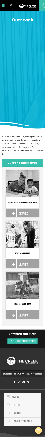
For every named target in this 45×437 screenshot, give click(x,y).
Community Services (21, 421)
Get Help (15, 405)
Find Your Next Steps (26, 341)
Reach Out (16, 413)
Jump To (15, 396)
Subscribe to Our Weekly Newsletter (22, 373)
